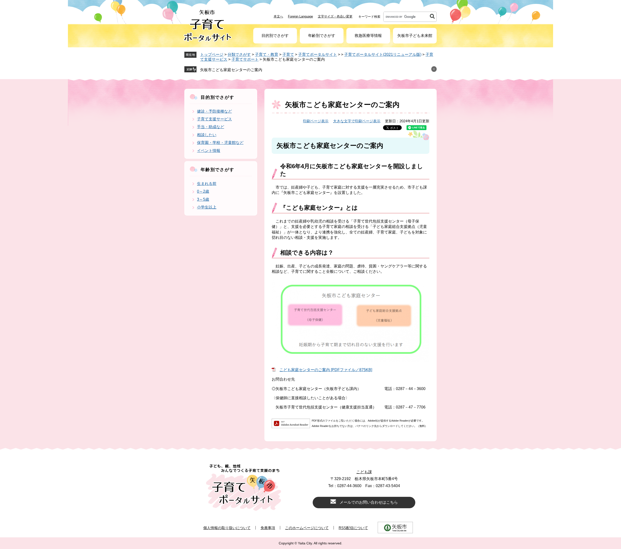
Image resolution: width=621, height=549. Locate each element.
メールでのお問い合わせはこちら (369, 502)
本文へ (278, 16)
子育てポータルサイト (317, 54)
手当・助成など (210, 127)
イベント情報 (208, 151)
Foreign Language (300, 16)
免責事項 (268, 528)
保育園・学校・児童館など (220, 143)
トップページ (211, 54)
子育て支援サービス (214, 119)
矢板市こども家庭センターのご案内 (231, 70)
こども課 (364, 472)
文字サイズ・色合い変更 (335, 16)
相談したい (206, 135)
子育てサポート (245, 59)
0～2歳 (203, 191)
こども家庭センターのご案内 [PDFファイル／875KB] (325, 370)
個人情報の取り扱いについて (227, 528)
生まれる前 (206, 184)
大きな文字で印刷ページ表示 (356, 121)
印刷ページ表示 (315, 121)
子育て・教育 (266, 54)
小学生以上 (206, 207)
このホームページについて (307, 528)
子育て (288, 54)
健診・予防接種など (214, 111)
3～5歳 (203, 199)
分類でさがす (239, 54)
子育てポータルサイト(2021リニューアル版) (382, 54)
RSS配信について (353, 528)
